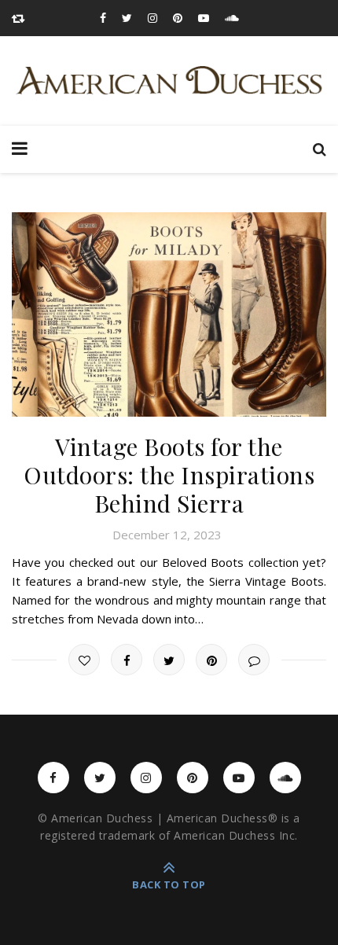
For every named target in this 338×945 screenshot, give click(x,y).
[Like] (84, 659)
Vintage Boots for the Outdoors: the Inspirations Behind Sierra (169, 475)
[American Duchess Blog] (169, 81)
